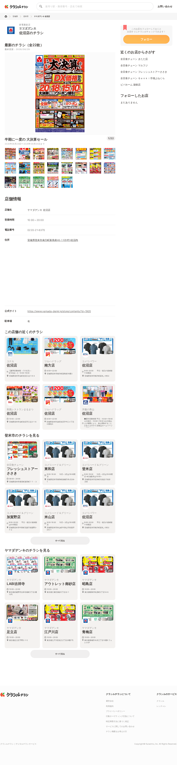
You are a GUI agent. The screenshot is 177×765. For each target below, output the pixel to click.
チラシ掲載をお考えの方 (116, 731)
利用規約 (110, 706)
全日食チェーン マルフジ (134, 65)
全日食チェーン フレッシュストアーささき (143, 71)
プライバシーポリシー (115, 711)
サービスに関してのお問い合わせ (120, 726)
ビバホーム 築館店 (130, 84)
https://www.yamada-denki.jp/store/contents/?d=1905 (59, 311)
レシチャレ (161, 706)
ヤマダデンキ (27, 28)
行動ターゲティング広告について (120, 716)
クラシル (160, 701)
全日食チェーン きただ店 (134, 58)
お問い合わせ (165, 6)
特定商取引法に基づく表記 (117, 721)
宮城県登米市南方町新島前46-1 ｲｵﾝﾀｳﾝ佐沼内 (52, 240)
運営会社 (110, 701)
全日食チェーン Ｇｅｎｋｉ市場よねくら (142, 78)
